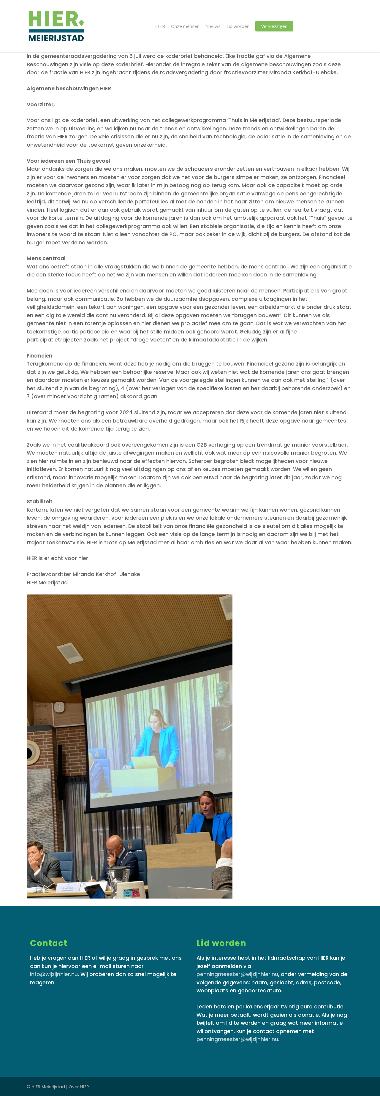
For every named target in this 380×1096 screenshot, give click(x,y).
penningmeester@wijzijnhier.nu (237, 974)
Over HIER (79, 1087)
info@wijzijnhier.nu (54, 974)
